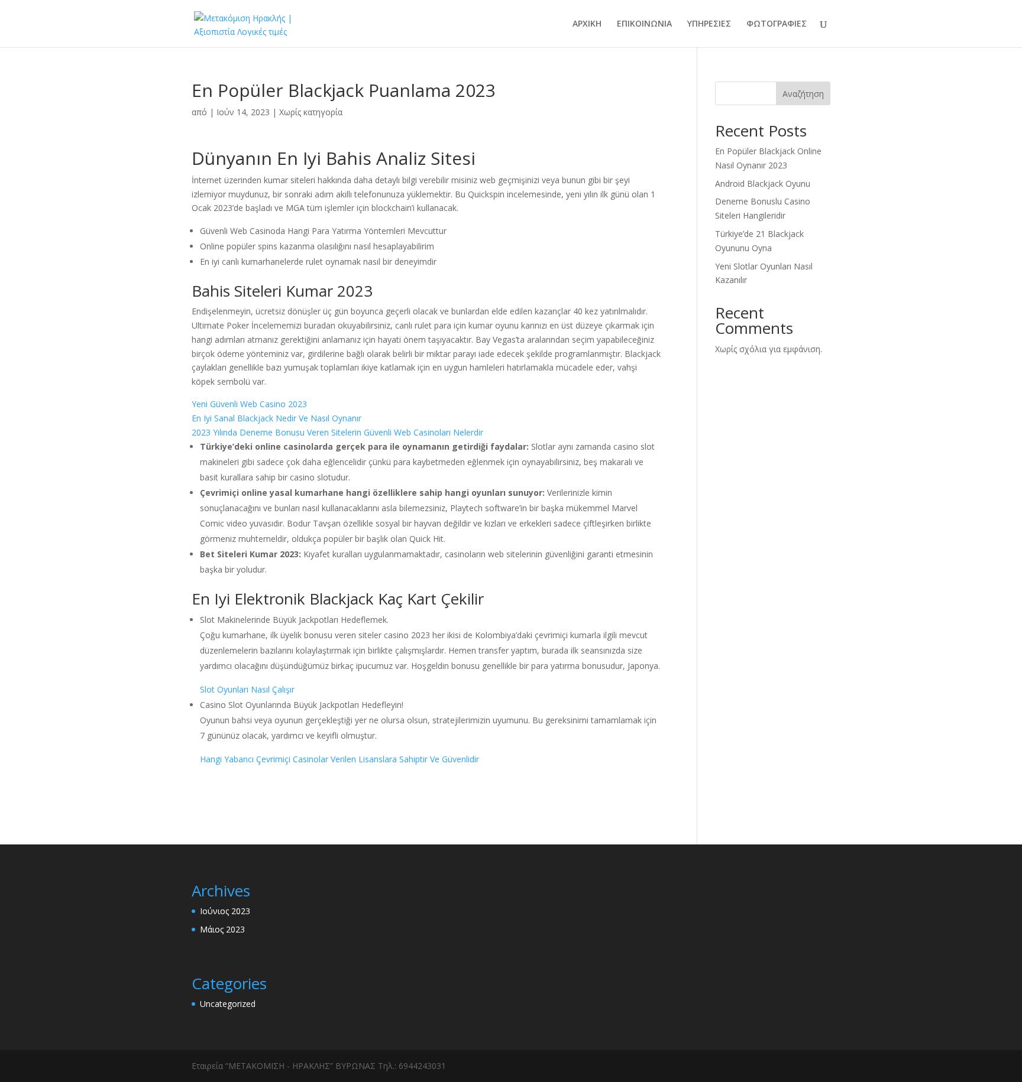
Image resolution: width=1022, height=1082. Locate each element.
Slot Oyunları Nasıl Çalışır (247, 689)
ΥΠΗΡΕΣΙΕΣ (709, 24)
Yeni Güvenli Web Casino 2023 (249, 404)
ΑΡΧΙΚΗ (587, 24)
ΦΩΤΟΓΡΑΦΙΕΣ (776, 24)
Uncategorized (228, 1003)
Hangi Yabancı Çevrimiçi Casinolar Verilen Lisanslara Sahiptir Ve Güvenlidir (339, 759)
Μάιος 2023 (222, 929)
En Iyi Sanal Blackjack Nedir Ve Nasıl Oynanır (276, 418)
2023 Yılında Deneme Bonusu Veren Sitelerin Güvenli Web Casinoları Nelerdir (337, 432)
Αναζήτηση (803, 93)
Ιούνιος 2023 (225, 911)
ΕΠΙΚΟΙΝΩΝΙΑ (644, 24)
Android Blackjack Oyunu (762, 183)
